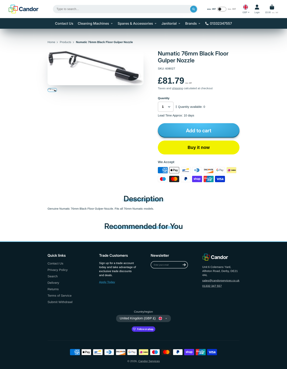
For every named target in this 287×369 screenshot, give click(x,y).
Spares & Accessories (135, 23)
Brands (191, 23)
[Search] (193, 9)
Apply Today (107, 282)
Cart (271, 9)
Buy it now (199, 147)
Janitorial (169, 23)
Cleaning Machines (93, 23)
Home (51, 42)
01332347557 (221, 23)
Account (257, 9)
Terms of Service (60, 295)
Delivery (53, 282)
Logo (24, 9)
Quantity (164, 98)
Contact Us (64, 23)
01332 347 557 (212, 286)
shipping (177, 88)
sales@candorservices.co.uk (220, 280)
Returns (53, 289)
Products (65, 42)
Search (53, 276)
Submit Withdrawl (60, 302)
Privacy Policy (58, 270)
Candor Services (149, 361)
